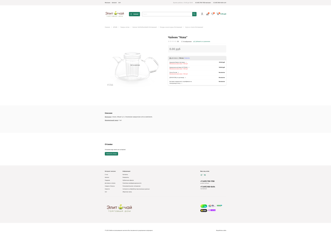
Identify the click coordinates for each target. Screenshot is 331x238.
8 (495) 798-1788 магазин (203, 2)
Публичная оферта (128, 180)
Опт (119, 2)
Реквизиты (126, 177)
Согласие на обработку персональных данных (136, 189)
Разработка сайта (221, 230)
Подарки (107, 180)
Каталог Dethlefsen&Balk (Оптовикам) (144, 27)
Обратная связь (127, 192)
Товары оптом (124, 27)
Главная (107, 27)
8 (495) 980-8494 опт (219, 2)
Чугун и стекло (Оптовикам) (194, 27)
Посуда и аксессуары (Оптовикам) (171, 27)
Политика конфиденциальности (132, 183)
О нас (106, 174)
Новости (107, 189)
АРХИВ (115, 27)
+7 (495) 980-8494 (207, 187)
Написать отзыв (111, 154)
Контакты (125, 174)
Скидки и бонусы (110, 186)
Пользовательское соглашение (132, 186)
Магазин (107, 2)
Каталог (114, 2)
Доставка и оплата (110, 183)
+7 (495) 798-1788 (207, 181)
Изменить (187, 58)
